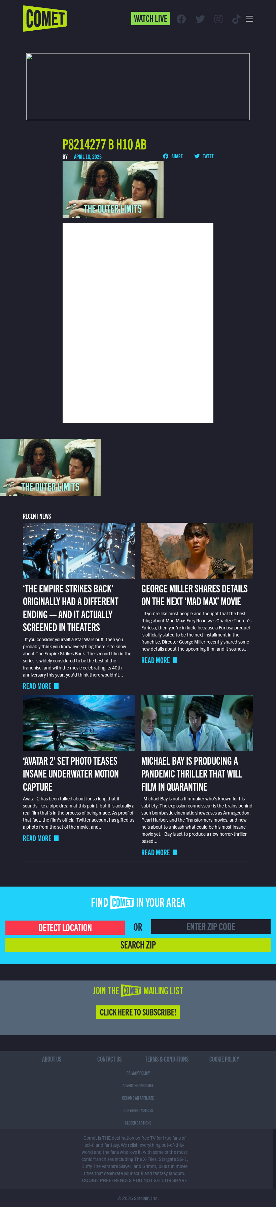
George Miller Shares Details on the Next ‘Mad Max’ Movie (194, 594)
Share (177, 155)
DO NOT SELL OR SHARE (161, 1180)
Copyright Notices (138, 1110)
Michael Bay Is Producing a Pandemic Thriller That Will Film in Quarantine (191, 773)
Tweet (207, 155)
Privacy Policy (138, 1073)
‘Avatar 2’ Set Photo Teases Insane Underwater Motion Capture (71, 773)
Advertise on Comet (138, 1085)
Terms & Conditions (166, 1059)
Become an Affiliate (138, 1098)
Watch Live (150, 18)
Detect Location (65, 927)
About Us (51, 1059)
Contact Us (109, 1059)
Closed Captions (138, 1122)
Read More (37, 686)
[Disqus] (138, 322)
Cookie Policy (224, 1059)
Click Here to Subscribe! (138, 1011)
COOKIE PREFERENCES (107, 1180)
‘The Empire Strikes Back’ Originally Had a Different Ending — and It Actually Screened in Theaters (70, 607)
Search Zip (138, 944)
